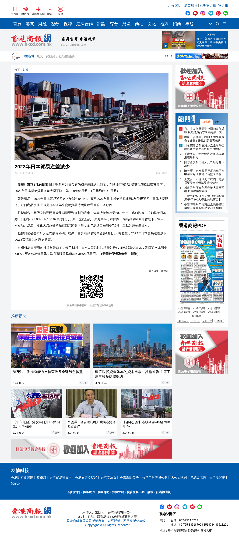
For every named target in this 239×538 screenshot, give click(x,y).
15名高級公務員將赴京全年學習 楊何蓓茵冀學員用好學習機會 (204, 147)
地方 (164, 23)
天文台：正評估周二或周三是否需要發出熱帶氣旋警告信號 (204, 181)
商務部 (41, 477)
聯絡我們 (89, 492)
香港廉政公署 (129, 477)
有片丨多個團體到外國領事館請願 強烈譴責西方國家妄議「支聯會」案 (204, 130)
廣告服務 (191, 5)
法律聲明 (118, 492)
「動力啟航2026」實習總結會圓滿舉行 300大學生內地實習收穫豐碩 (204, 197)
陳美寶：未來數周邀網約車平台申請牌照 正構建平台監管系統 (204, 172)
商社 (139, 23)
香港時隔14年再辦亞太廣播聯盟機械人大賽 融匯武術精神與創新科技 (204, 206)
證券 (55, 23)
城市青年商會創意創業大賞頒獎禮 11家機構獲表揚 (204, 189)
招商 (177, 23)
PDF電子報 (208, 5)
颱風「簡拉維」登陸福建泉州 (104, 56)
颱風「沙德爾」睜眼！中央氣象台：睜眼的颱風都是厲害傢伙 (204, 139)
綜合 (114, 23)
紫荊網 (15, 483)
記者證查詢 (163, 492)
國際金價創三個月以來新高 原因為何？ (204, 164)
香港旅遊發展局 (86, 477)
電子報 (223, 5)
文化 (151, 23)
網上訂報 (147, 492)
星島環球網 (198, 477)
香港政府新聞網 (22, 477)
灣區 (126, 23)
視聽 (68, 23)
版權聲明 (103, 492)
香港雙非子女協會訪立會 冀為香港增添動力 (204, 155)
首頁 (17, 23)
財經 (42, 23)
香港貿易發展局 (61, 477)
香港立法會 (108, 477)
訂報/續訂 (175, 5)
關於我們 (74, 492)
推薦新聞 (18, 316)
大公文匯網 (179, 477)
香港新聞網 (217, 477)
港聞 (30, 23)
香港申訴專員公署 (154, 477)
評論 (101, 23)
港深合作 (84, 23)
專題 (189, 23)
